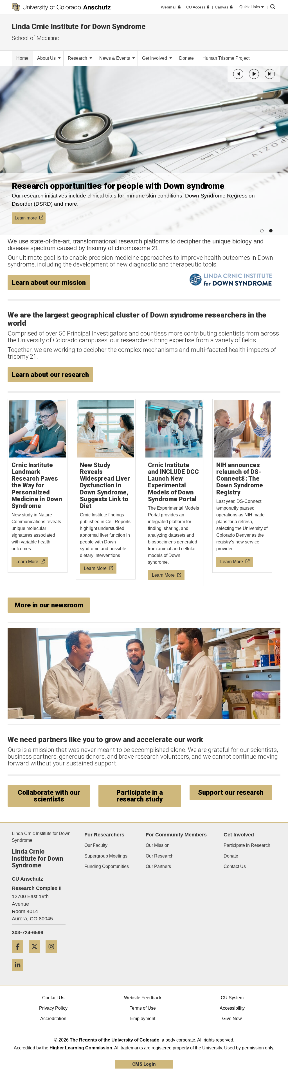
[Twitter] (36, 955)
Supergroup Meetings (105, 856)
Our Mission (158, 845)
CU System (232, 997)
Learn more (26, 218)
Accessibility (232, 1008)
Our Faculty (95, 845)
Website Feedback (142, 997)
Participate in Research (247, 845)
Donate (231, 856)
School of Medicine (35, 38)
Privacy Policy (53, 1008)
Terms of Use (143, 1008)
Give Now (232, 1018)
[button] (238, 74)
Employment (142, 1018)
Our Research (160, 856)
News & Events (115, 58)
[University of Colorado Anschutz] (61, 7)
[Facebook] (20, 955)
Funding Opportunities (106, 866)
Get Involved (155, 58)
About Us (47, 58)
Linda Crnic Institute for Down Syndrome (79, 26)
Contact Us (235, 866)
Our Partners (158, 866)
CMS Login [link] (144, 1064)
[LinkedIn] (20, 973)
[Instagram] (53, 955)
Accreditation (53, 1018)
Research (78, 58)
